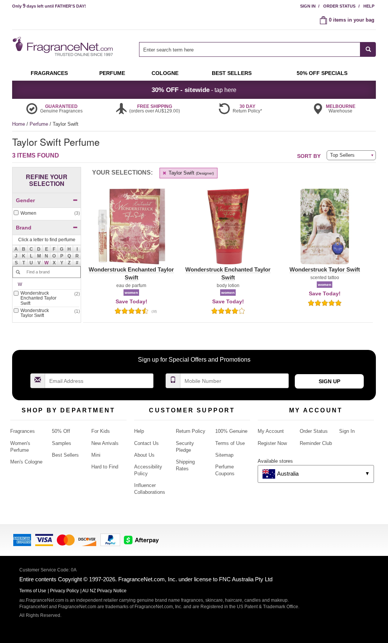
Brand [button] (23, 228)
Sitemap (224, 455)
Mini (95, 455)
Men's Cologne (26, 462)
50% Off (61, 431)
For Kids (100, 431)
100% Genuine (231, 431)
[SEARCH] (368, 49)
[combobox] (257, 49)
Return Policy (190, 431)
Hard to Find (104, 467)
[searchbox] (249, 49)
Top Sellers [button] (342, 155)
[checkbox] (46, 213)
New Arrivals (105, 443)
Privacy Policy (64, 590)
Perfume (40, 124)
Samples (61, 443)
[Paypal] (110, 539)
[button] (46, 262)
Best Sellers (65, 455)
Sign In (308, 6)
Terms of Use (230, 443)
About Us (144, 455)
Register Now (272, 443)
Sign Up (329, 381)
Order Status (339, 6)
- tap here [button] (194, 90)
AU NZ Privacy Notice (104, 590)
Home (18, 124)
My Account (271, 431)
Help (368, 6)
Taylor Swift (190, 173)
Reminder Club (316, 443)
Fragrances (22, 431)
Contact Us (146, 443)
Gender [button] (25, 200)
